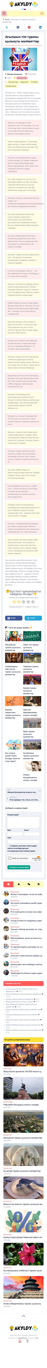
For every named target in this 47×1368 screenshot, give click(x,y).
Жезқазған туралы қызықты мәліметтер (22, 1138)
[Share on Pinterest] (29, 27)
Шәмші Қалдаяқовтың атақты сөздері (30, 777)
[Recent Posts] (8, 884)
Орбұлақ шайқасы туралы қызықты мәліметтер (23, 1030)
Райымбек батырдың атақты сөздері (21, 1104)
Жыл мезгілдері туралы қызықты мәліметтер (22, 1020)
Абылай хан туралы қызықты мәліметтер (13, 647)
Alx (37, 1338)
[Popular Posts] (18, 884)
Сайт (9, 838)
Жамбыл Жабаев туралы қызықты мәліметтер (23, 1025)
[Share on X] (6, 27)
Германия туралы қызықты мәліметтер (30, 669)
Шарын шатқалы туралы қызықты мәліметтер (23, 1009)
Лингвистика (13, 82)
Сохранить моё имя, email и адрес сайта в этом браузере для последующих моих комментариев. (22, 848)
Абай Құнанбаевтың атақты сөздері (19, 1002)
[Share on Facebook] (18, 27)
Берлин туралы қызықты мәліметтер (29, 691)
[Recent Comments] (29, 884)
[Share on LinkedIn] (40, 27)
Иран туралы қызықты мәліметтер (29, 734)
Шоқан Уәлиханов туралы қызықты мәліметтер (23, 994)
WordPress (22, 1338)
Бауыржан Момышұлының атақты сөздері (21, 1015)
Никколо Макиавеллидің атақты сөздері (30, 712)
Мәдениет (24, 82)
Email (27, 830)
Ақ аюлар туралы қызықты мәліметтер (22, 1171)
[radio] (14, 602)
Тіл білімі (34, 82)
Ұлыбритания (10, 86)
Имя (9, 830)
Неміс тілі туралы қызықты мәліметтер (31, 647)
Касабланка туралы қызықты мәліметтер (31, 756)
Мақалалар (14, 892)
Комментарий (13, 815)
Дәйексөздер (8, 1102)
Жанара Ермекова (14, 74)
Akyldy (7, 20)
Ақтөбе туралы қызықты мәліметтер (19, 999)
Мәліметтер (22, 78)
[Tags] (39, 884)
